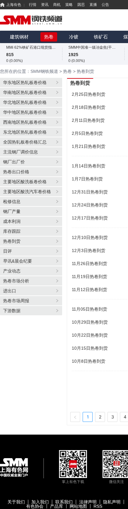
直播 (93, 4)
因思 (81, 4)
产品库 (56, 506)
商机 (57, 4)
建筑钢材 (19, 36)
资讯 (44, 4)
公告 (105, 4)
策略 (69, 4)
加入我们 (40, 502)
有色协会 (34, 506)
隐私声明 (112, 502)
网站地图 (78, 506)
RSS (98, 506)
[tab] (31, 82)
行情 (32, 4)
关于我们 (16, 502)
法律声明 (88, 502)
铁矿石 (101, 36)
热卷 (48, 36)
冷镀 (73, 36)
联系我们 (64, 502)
